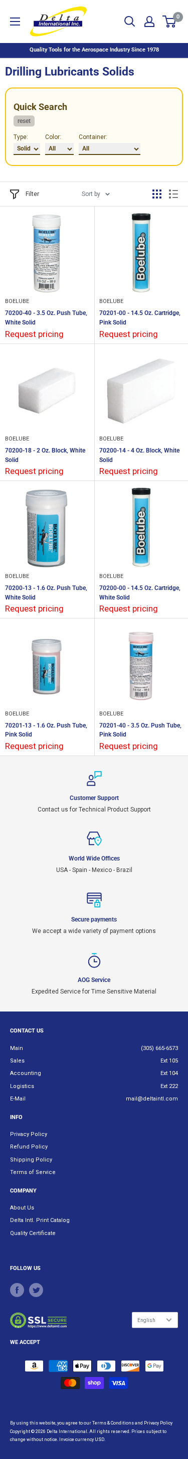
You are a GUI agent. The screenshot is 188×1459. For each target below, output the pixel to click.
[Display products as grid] (156, 194)
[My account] (149, 21)
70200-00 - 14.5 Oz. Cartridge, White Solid (139, 592)
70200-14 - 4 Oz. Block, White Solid (139, 455)
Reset (24, 121)
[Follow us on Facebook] (17, 1290)
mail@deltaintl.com (152, 1099)
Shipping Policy (31, 1159)
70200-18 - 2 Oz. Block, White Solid (45, 455)
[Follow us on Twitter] (36, 1290)
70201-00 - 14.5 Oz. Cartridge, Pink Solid (139, 318)
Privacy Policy (28, 1134)
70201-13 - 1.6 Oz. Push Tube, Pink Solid (46, 730)
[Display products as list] (173, 194)
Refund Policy (29, 1147)
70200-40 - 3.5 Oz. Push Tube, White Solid (46, 318)
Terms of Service (33, 1172)
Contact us (27, 1031)
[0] (169, 22)
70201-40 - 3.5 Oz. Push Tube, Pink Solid (140, 730)
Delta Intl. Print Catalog (40, 1220)
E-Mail (18, 1099)
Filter (32, 194)
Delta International (67, 1431)
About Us (22, 1207)
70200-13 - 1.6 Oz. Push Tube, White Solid (46, 592)
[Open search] (129, 21)
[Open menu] (15, 22)
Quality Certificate (33, 1233)
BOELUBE (17, 301)
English (146, 1320)
